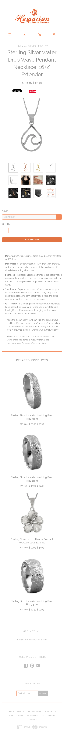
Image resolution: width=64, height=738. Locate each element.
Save (34, 91)
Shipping (51, 715)
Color (5, 211)
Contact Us (32, 719)
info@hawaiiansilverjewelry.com (32, 639)
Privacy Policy (50, 711)
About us (21, 711)
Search (11, 711)
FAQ (43, 715)
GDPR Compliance (16, 715)
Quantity (6, 224)
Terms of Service (34, 711)
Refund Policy (32, 715)
